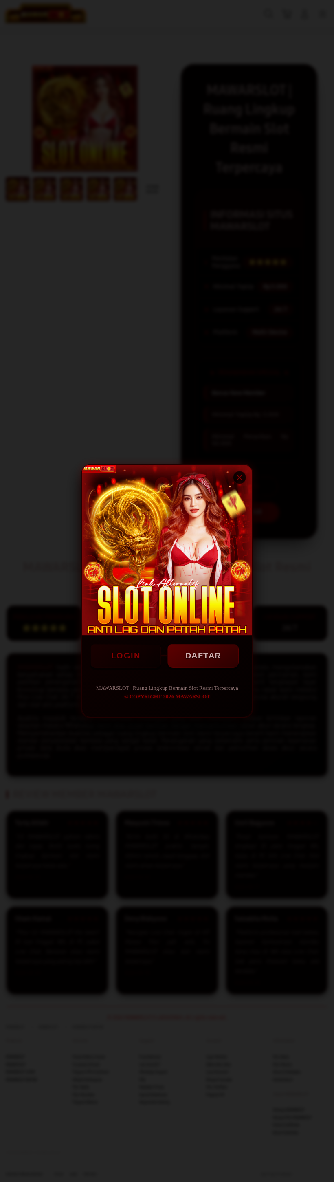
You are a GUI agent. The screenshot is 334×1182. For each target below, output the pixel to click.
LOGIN (126, 655)
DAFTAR (203, 655)
